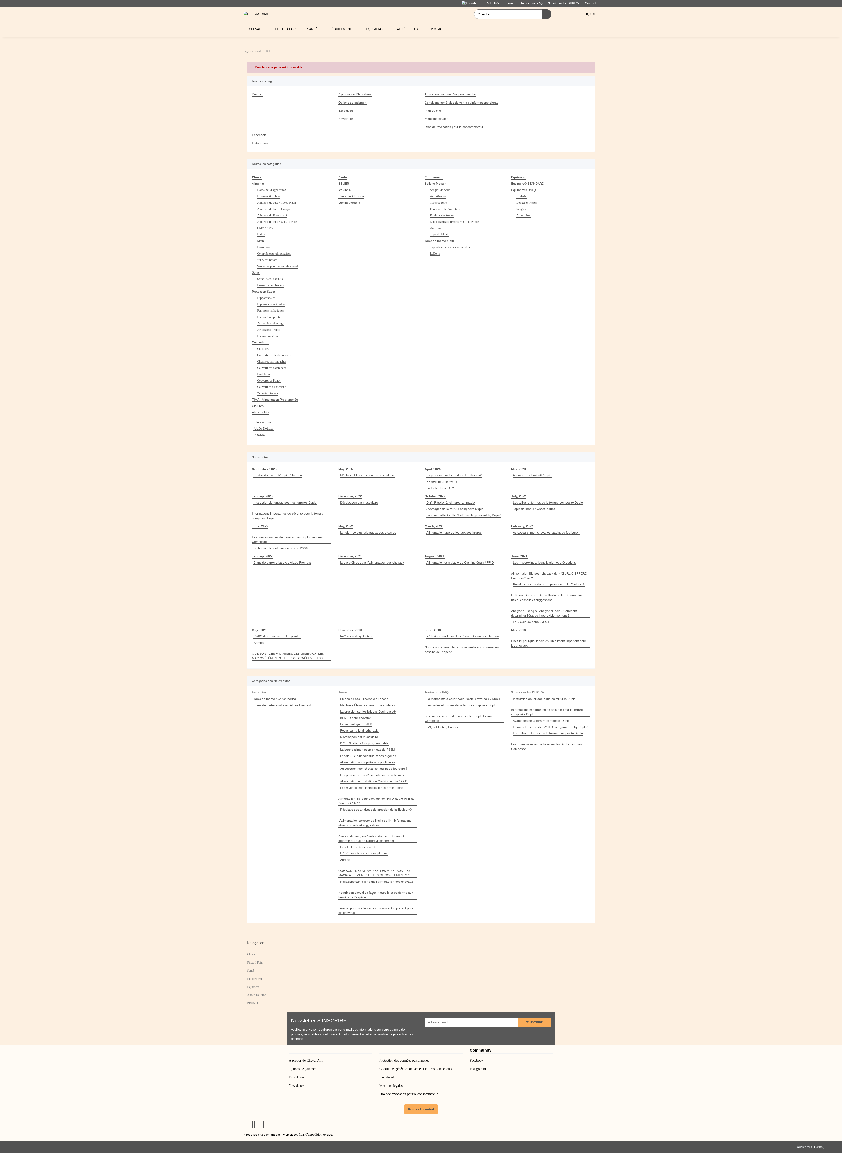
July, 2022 (518, 496)
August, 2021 (434, 556)
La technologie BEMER (442, 488)
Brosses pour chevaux (270, 285)
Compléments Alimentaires (274, 253)
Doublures (263, 374)
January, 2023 (262, 496)
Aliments (258, 183)
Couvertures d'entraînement (274, 355)
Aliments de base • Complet (274, 209)
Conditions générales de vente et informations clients (461, 102)
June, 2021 (519, 556)
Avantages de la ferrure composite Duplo (454, 509)
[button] (563, 14)
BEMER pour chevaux (441, 481)
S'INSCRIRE (534, 1022)
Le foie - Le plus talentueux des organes (368, 532)
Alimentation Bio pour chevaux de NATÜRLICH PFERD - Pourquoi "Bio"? (550, 576)
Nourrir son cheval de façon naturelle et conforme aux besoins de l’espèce (462, 649)
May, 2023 (518, 469)
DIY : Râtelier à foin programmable (450, 502)
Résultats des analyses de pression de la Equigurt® (548, 584)
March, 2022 (434, 526)
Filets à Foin (262, 422)
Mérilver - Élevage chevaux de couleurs (367, 475)
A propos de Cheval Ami (354, 94)
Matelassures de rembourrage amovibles (454, 221)
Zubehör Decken (267, 393)
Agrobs (259, 642)
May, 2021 (259, 630)
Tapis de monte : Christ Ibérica (534, 509)
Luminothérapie (349, 202)
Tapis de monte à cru (439, 240)
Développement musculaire (359, 502)
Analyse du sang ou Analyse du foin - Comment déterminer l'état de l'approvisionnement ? (544, 613)
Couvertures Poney (269, 380)
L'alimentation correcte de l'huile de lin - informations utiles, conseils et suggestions (547, 598)
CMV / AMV (265, 228)
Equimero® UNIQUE (525, 190)
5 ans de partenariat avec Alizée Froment (282, 562)
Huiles (261, 234)
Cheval (251, 954)
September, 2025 (264, 469)
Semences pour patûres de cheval (277, 266)
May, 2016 (518, 630)
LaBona (435, 253)
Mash (260, 240)
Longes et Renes (526, 202)
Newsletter (345, 118)
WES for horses (267, 260)
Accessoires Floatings (270, 323)
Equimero (253, 987)
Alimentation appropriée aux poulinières (454, 532)
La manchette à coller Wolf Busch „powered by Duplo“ (463, 515)
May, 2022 (345, 526)
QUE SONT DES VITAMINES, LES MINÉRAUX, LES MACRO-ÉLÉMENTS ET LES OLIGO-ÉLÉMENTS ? (288, 656)
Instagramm (260, 143)
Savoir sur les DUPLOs (528, 692)
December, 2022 (350, 496)
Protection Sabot (263, 291)
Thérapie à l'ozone (351, 196)
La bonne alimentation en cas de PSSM (281, 548)
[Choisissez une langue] (471, 3)
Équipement (254, 978)
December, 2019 (350, 630)
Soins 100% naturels (270, 279)
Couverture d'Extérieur (271, 387)
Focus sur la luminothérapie (532, 475)
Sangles (521, 209)
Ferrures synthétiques (270, 310)
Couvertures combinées (271, 368)
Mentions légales (436, 118)
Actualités (259, 692)
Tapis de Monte (439, 234)
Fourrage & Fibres (268, 196)
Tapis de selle (438, 202)
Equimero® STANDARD (527, 183)
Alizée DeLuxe (264, 428)
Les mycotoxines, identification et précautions (544, 562)
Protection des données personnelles (450, 94)
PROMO (259, 435)
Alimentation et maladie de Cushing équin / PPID (460, 562)
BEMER (343, 183)
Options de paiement (352, 102)
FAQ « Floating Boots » (356, 636)
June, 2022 (260, 526)
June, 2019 (433, 630)
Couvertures (260, 342)
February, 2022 (522, 526)
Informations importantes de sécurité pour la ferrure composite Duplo (288, 516)
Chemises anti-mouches (271, 361)
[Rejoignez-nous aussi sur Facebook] (248, 1124)
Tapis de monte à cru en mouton (450, 247)
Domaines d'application (271, 190)
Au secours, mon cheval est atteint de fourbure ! (546, 532)
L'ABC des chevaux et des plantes (277, 636)
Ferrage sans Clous (268, 336)
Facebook (259, 135)
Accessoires (437, 228)
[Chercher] (546, 14)
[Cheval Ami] (256, 14)
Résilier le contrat (421, 1109)
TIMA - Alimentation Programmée (275, 399)
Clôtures (258, 406)
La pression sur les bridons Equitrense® (454, 475)
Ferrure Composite (268, 317)
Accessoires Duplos (269, 329)
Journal (344, 692)
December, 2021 (350, 556)
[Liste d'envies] (572, 14)
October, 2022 (435, 496)
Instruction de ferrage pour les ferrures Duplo (285, 502)
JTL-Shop (817, 1147)
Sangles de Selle (440, 190)
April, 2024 (433, 469)
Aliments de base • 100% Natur (276, 202)
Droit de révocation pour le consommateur (454, 127)
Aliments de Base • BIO (272, 215)
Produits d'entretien (442, 215)
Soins (256, 272)
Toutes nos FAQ (437, 692)
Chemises (263, 348)
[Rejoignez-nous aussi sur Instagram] (258, 1124)
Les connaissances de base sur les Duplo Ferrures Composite (287, 539)
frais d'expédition (310, 1134)
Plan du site (433, 110)
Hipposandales (266, 298)
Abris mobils (260, 412)
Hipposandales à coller (271, 304)
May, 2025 (345, 469)
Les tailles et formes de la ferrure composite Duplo (548, 502)
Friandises (263, 247)
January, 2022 (262, 556)
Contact (590, 3)
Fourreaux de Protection (445, 209)
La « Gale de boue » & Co (531, 622)
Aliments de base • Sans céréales (277, 221)
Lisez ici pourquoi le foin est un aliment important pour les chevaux (548, 643)
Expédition (345, 110)
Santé (250, 970)
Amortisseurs (438, 196)
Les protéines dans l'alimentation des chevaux (372, 562)
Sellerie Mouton (435, 183)
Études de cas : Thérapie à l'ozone (278, 475)
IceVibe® (344, 190)
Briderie (521, 196)
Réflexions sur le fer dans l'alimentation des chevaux (462, 636)
